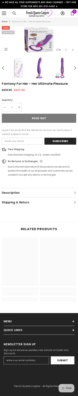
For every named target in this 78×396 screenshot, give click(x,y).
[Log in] (62, 13)
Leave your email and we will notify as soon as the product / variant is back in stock (37, 132)
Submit (62, 360)
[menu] (4, 13)
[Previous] (66, 50)
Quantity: (7, 100)
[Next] (72, 50)
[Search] (14, 13)
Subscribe (60, 141)
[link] (20, 294)
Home (4, 21)
